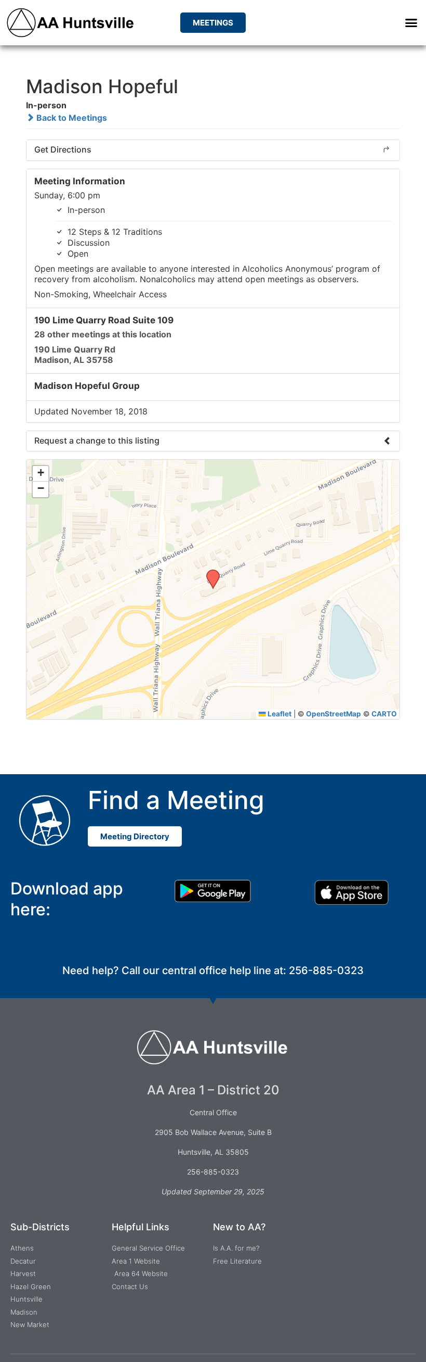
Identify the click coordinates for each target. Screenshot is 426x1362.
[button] (411, 23)
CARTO (384, 714)
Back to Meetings (70, 117)
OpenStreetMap (333, 714)
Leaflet (278, 714)
